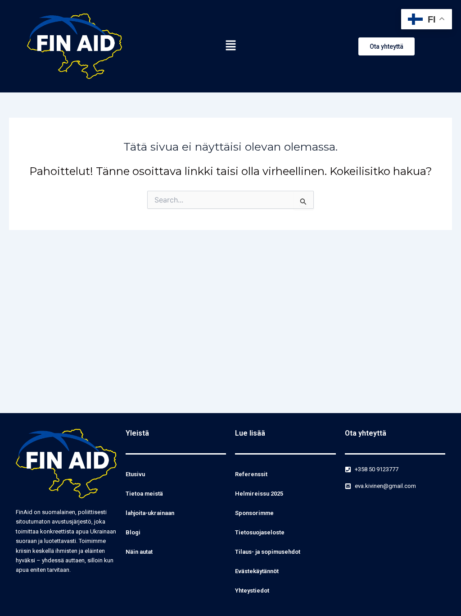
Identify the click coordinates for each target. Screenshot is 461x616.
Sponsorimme (254, 513)
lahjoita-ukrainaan (150, 513)
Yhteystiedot (252, 590)
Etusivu (135, 474)
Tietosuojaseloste (260, 532)
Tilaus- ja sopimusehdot (267, 551)
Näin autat (139, 551)
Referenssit (251, 474)
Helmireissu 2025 (259, 493)
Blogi (133, 532)
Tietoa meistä (144, 493)
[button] (230, 46)
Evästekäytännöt (257, 571)
